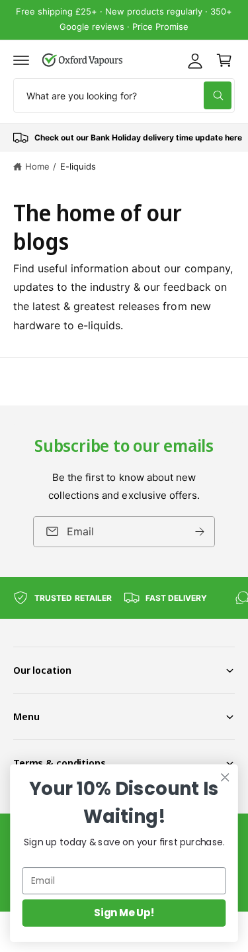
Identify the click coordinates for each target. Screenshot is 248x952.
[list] (124, 138)
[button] (21, 60)
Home (37, 166)
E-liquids (78, 166)
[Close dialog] (225, 777)
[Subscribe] (199, 531)
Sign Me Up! (124, 913)
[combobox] (124, 95)
